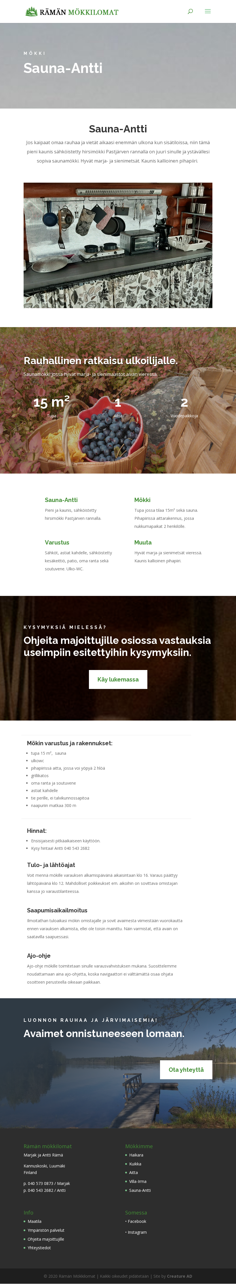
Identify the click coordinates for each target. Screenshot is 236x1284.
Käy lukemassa (118, 679)
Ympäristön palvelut (46, 1230)
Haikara (136, 1155)
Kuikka (135, 1164)
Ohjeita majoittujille (46, 1239)
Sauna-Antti (140, 1190)
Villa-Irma (137, 1181)
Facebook (137, 1221)
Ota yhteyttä (186, 1069)
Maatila (34, 1221)
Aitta (133, 1172)
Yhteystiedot (39, 1247)
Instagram (137, 1232)
